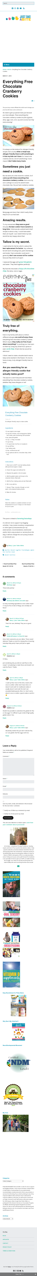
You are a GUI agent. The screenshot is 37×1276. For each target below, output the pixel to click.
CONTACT (5, 1243)
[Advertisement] (18, 42)
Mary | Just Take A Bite (16, 545)
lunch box (12, 555)
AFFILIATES (6, 1239)
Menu (7, 65)
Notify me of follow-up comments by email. (17, 810)
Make (9, 1266)
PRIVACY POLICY (7, 1247)
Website (5, 794)
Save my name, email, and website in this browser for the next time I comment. (17, 805)
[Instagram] (15, 8)
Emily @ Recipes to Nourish (15, 636)
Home (4, 69)
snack (13, 552)
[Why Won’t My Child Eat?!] (18, 1031)
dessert (13, 550)
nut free (8, 552)
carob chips (10, 349)
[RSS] (23, 8)
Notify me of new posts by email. (14, 814)
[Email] (20, 8)
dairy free (7, 550)
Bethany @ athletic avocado (16, 600)
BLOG (9, 69)
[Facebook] (13, 8)
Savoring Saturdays (24, 518)
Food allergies (26, 550)
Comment (6, 756)
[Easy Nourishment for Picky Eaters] (18, 1005)
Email (5, 786)
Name (5, 778)
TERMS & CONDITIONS (9, 1251)
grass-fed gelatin (25, 262)
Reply (4, 591)
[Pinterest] (18, 8)
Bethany (9, 585)
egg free (18, 550)
